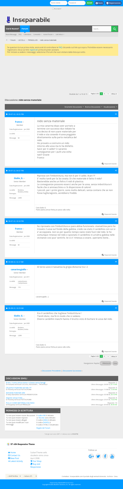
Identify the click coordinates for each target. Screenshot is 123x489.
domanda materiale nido (15, 393)
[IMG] (45, 420)
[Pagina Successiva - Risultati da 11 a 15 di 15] (108, 94)
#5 (116, 308)
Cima (115, 363)
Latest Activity (15, 461)
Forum (25, 28)
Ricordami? (57, 9)
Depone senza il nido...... (15, 398)
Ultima (113, 94)
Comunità (36, 34)
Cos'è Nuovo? (12, 28)
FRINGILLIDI (33, 40)
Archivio (110, 476)
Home (12, 452)
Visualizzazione (109, 107)
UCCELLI (21, 40)
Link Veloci (59, 34)
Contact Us (14, 455)
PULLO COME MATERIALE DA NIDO (20, 403)
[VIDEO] (46, 422)
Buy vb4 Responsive (35, 465)
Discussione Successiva (72, 371)
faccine (41, 418)
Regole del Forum (43, 428)
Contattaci (65, 476)
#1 (116, 114)
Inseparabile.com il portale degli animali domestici (88, 476)
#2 (116, 170)
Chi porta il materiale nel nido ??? (18, 388)
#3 (116, 221)
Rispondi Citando (110, 164)
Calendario (27, 34)
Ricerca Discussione (92, 107)
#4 (116, 262)
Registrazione (113, 3)
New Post (13, 458)
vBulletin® (61, 483)
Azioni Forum (47, 34)
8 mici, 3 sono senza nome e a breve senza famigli (25, 382)
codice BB (42, 415)
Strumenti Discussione (73, 107)
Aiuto (99, 3)
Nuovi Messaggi (11, 34)
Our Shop (35, 461)
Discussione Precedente (51, 371)
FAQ (20, 34)
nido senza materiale (30, 100)
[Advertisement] (61, 73)
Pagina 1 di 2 (95, 93)
